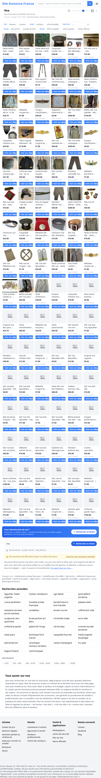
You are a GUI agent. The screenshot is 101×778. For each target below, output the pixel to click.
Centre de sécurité (61, 734)
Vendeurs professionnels (33, 735)
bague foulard (11, 650)
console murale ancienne (86, 628)
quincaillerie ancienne (84, 596)
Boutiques (6, 747)
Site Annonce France (18, 3)
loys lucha (70, 576)
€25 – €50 (17, 663)
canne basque (36, 650)
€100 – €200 (45, 663)
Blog (80, 734)
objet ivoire (35, 579)
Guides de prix (8, 727)
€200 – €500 (59, 663)
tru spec (82, 642)
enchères (39, 24)
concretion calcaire (50, 579)
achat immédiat (52, 24)
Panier (5, 751)
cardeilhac (34, 610)
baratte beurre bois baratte (61, 604)
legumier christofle (69, 579)
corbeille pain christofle (53, 576)
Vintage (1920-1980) (18, 17)
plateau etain (84, 602)
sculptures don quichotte (11, 620)
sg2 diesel (58, 594)
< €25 (6, 663)
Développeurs (59, 730)
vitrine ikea (59, 626)
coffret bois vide (86, 610)
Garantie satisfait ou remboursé (11, 735)
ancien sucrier (61, 610)
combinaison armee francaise (27, 576)
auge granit (84, 579)
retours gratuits (68, 29)
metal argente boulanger (85, 636)
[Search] (90, 3)
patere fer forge (37, 626)
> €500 (72, 663)
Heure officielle (59, 741)
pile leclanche (11, 642)
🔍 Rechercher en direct (84, 543)
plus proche (15, 29)
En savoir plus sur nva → (62, 568)
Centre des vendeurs (36, 741)
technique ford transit (36, 636)
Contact (81, 727)
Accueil (6, 17)
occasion (22, 24)
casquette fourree (63, 634)
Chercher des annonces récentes (80, 556)
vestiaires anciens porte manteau (13, 612)
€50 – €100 (30, 663)
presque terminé (29, 29)
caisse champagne (63, 642)
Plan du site (58, 737)
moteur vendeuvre (38, 594)
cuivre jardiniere (12, 602)
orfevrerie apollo (12, 626)
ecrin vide (83, 618)
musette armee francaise (36, 604)
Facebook (82, 731)
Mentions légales (9, 731)
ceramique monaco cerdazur (38, 644)
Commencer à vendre (36, 727)
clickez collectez (84, 29)
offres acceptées (53, 29)
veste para (9, 634)
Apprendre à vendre (36, 731)
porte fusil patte (21, 579)
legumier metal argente (11, 596)
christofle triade (61, 618)
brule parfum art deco (37, 620)
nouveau (12, 24)
